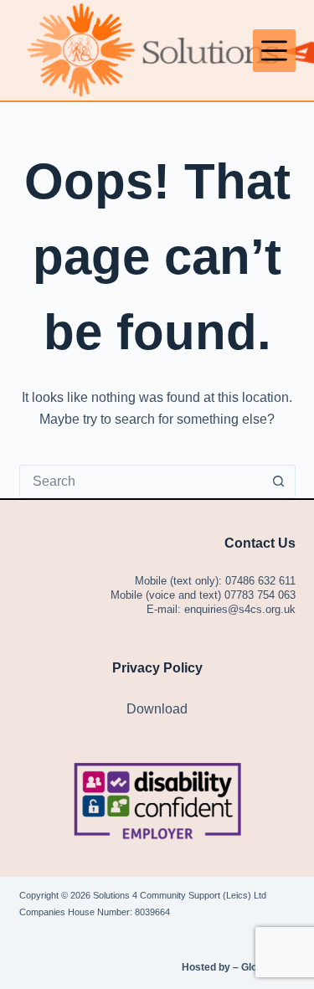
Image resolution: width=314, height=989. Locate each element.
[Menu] (274, 50)
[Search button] (279, 481)
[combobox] (141, 481)
